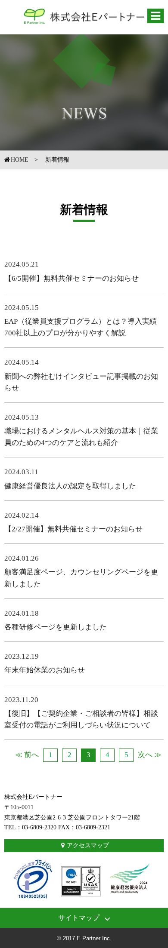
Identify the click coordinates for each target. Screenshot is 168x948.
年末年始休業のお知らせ (44, 670)
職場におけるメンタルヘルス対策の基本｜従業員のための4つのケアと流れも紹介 (81, 437)
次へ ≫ (150, 755)
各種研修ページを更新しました (55, 627)
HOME (19, 159)
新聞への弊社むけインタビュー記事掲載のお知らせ (81, 382)
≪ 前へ (27, 755)
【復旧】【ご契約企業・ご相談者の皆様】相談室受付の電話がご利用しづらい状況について (81, 719)
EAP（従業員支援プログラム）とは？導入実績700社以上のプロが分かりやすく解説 (80, 327)
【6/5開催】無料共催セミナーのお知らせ (71, 278)
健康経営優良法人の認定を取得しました (70, 486)
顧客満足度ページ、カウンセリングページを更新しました (81, 578)
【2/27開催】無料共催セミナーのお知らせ (73, 529)
